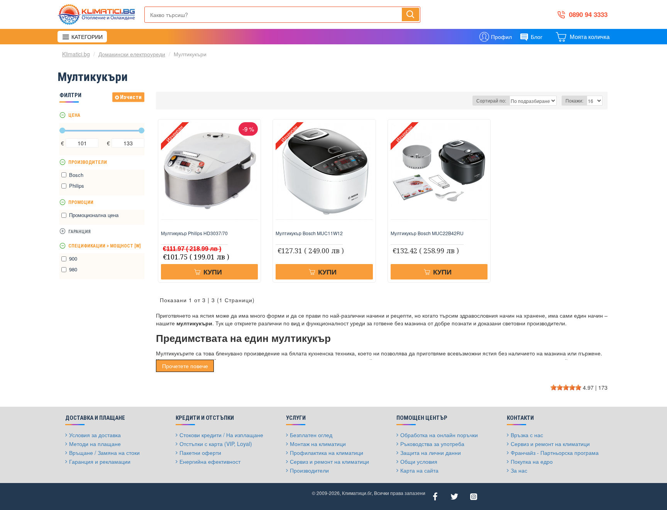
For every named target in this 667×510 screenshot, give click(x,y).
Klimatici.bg (76, 54)
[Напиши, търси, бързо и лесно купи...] (410, 14)
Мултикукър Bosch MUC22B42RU (427, 233)
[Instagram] (473, 496)
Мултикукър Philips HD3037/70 (194, 233)
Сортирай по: (491, 100)
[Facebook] (435, 496)
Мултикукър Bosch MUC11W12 (309, 233)
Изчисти (131, 97)
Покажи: (574, 100)
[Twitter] (454, 496)
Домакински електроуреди (131, 54)
